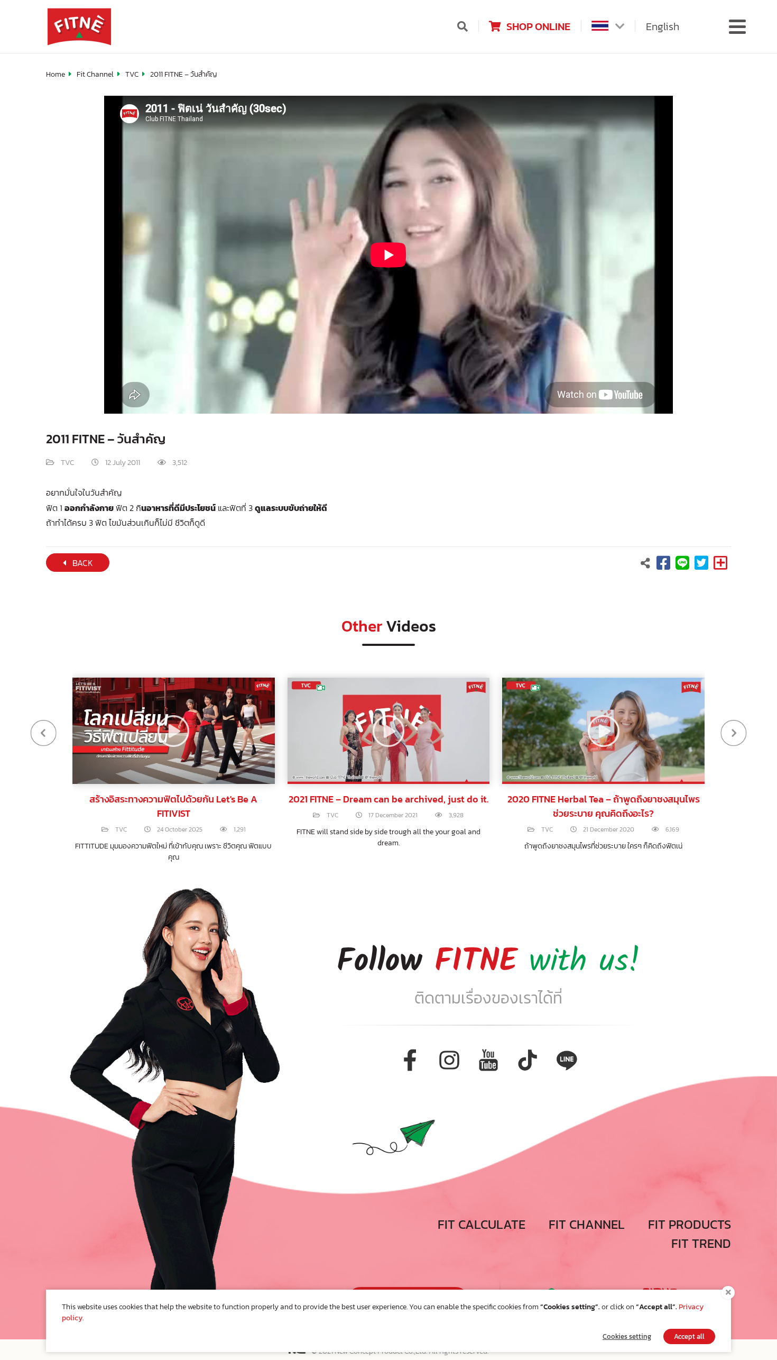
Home (55, 74)
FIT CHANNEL (587, 1224)
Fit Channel (95, 74)
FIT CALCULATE (481, 1224)
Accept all (689, 1336)
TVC (131, 74)
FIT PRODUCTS (689, 1224)
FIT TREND (701, 1243)
